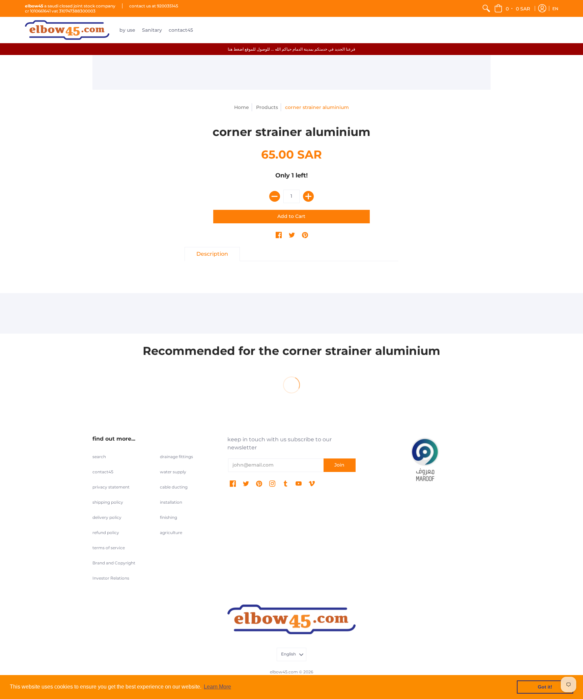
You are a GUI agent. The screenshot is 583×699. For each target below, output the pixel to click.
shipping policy (107, 502)
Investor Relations (110, 578)
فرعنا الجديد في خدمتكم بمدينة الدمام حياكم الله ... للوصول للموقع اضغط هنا (291, 49)
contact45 (102, 471)
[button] (512, 8)
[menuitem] (486, 8)
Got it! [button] (545, 687)
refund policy (105, 532)
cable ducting (174, 487)
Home (241, 107)
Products (267, 107)
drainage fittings (176, 456)
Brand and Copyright (113, 562)
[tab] (212, 254)
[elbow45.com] (67, 30)
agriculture (171, 532)
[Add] (308, 196)
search (99, 456)
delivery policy (106, 517)
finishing (168, 517)
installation (171, 502)
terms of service (108, 547)
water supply (173, 471)
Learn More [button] (217, 687)
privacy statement (111, 487)
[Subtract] (274, 196)
